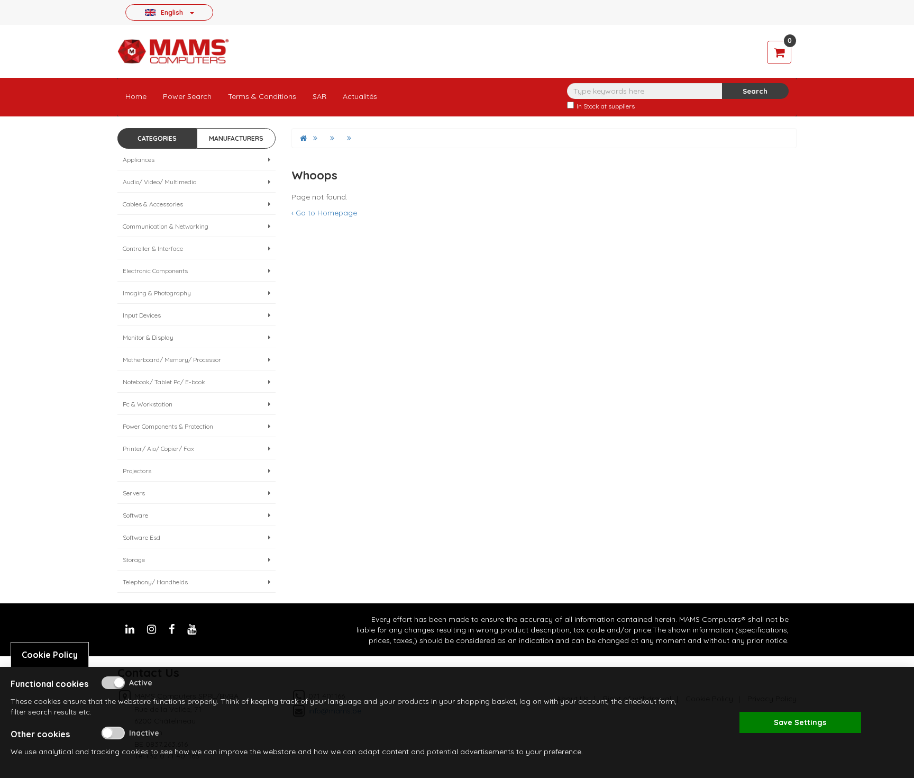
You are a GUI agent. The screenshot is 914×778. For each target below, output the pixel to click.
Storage (134, 560)
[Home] (303, 138)
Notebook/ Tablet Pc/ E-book (164, 382)
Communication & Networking (165, 226)
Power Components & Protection (168, 426)
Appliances (138, 160)
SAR (319, 96)
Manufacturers (236, 138)
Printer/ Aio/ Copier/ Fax (158, 449)
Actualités (360, 96)
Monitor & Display (148, 337)
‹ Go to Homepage (324, 213)
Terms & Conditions (262, 96)
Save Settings (800, 722)
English (172, 12)
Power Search (187, 96)
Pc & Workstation (147, 404)
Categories (157, 138)
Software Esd (141, 537)
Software (135, 515)
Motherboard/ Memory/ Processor (172, 360)
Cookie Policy (50, 654)
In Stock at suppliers (606, 106)
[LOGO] (173, 51)
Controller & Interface (153, 248)
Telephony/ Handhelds (155, 582)
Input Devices (142, 315)
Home (136, 96)
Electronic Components (155, 271)
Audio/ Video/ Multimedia (160, 182)
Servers (134, 493)
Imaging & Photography (157, 293)
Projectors (137, 471)
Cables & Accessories (153, 204)
